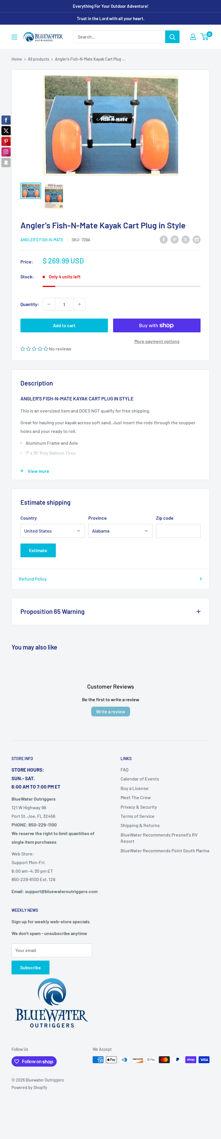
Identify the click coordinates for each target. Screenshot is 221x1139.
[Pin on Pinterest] (175, 239)
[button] (34, 348)
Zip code (165, 518)
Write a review (110, 711)
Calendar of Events (140, 778)
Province (97, 518)
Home (17, 59)
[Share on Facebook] (164, 239)
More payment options (157, 341)
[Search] (172, 36)
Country (28, 518)
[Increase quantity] (79, 304)
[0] (204, 36)
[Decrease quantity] (49, 304)
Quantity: (29, 304)
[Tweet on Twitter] (186, 239)
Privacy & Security (139, 807)
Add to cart (64, 325)
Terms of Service (138, 816)
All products (38, 59)
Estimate (38, 550)
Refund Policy (33, 578)
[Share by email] (197, 239)
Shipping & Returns (140, 825)
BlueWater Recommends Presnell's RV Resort (159, 838)
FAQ (124, 769)
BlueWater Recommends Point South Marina (165, 850)
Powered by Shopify (29, 1087)
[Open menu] (14, 37)
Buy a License (134, 788)
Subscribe (30, 967)
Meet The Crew (136, 797)
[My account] (193, 37)
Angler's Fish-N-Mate (41, 239)
